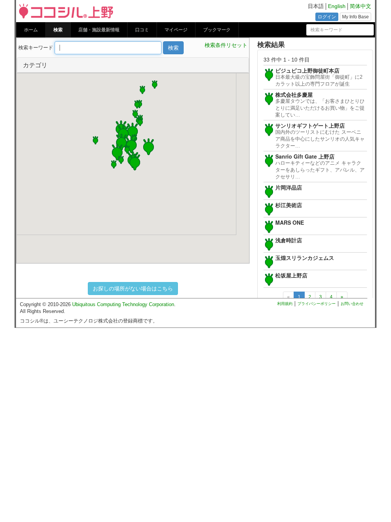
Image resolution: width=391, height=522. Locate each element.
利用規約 (284, 304)
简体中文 (360, 6)
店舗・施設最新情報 (99, 29)
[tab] (133, 65)
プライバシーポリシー (316, 304)
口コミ (142, 29)
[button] (148, 145)
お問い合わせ (352, 304)
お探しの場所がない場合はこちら (133, 288)
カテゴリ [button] (35, 64)
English (337, 6)
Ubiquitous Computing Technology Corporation (123, 304)
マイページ (176, 29)
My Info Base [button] (355, 16)
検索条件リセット (226, 45)
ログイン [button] (327, 16)
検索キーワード (35, 47)
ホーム (31, 29)
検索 (58, 29)
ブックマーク (217, 29)
